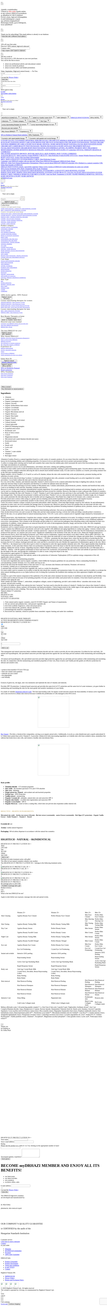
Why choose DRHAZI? (9, 131)
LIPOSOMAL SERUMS (33, 140)
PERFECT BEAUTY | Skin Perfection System (48, 155)
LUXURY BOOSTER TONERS (87, 140)
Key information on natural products (12, 389)
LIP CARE (21, 144)
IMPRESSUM (10, 1276)
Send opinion (6, 1159)
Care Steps (32, 121)
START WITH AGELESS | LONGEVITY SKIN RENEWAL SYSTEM (25, 170)
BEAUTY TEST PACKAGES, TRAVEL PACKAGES (38, 146)
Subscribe (5, 79)
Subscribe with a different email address (14, 36)
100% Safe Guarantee (12, 1254)
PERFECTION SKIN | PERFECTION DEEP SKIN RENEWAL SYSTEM (26, 172)
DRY (3, 153)
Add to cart (5, 648)
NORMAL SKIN (55, 153)
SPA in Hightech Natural (9, 135)
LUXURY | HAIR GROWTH (23, 176)
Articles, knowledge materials (28, 167)
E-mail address (6, 1186)
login (2, 183)
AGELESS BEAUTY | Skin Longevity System (17, 155)
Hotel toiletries (23, 135)
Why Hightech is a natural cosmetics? (87, 163)
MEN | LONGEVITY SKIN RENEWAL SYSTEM (67, 170)
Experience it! (24, 131)
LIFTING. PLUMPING (66, 148)
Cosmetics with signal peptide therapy (13, 138)
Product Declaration (11, 1263)
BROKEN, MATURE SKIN (29, 153)
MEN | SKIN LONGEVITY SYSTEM (14, 159)
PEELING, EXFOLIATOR (46, 150)
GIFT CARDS (13, 146)
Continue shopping (14, 1304)
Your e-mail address (7, 1142)
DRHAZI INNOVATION (9, 167)
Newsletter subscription (8, 93)
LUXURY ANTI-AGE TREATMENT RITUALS (73, 146)
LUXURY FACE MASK (33, 144)
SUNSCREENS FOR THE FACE (42, 142)
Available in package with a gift (11, 886)
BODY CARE (25, 142)
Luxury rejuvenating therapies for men (42, 124)
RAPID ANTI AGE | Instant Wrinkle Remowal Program (83, 155)
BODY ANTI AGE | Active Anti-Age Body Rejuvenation (20, 157)
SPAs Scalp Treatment (40, 169)
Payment (8, 1253)
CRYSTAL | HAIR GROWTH (52, 144)
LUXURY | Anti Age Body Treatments (51, 174)
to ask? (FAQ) (9, 1267)
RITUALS (25, 118)
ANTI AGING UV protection (66, 150)
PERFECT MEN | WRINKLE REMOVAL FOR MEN (19, 174)
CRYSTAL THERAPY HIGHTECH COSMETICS (13, 277)
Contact (3, 1243)
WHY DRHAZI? (62, 118)
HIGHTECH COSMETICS (10, 118)
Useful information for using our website (75, 167)
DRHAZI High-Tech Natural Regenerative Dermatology (20, 163)
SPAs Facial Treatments (9, 169)
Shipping (8, 1249)
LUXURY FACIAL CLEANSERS (13, 140)
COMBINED (71, 153)
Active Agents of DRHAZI (52, 167)
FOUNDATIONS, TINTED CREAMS (90, 142)
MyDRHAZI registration (13, 1251)
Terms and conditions (12, 1265)
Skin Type (44, 121)
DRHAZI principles (68, 163)
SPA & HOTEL (95, 118)
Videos (40, 167)
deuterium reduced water (23, 692)
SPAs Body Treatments (25, 169)
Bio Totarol (4, 734)
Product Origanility (11, 1262)
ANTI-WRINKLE (51, 148)
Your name (4, 1139)
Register (3, 99)
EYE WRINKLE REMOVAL (66, 140)
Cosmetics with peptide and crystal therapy (43, 138)
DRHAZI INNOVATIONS (80, 118)
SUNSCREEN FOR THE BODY (65, 142)
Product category (18, 121)
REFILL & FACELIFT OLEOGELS (10, 235)
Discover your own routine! (10, 128)
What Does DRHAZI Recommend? (48, 161)
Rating (30, 1145)
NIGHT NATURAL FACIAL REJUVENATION (80, 144)
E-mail (3, 92)
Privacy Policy (13, 77)
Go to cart (4, 1304)
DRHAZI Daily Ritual (67, 161)
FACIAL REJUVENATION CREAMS (14, 148)
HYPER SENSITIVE (21, 150)
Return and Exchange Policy (14, 1280)
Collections (5, 121)
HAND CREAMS (5, 252)
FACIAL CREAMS (49, 140)
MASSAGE (33, 150)
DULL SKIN (44, 153)
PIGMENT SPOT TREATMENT (86, 148)
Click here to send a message (10, 1241)
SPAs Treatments (34, 135)
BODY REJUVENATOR (36, 148)
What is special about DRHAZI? (50, 163)
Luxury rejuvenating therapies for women (14, 124)
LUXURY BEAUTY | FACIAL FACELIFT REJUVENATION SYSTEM (77, 172)
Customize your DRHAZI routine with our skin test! (18, 161)
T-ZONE (64, 153)
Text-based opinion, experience (11, 1157)
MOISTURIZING (7, 150)
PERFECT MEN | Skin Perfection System (41, 159)
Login (2, 97)
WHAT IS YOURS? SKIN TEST (43, 118)
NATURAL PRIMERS (9, 144)
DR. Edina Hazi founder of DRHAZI (10, 344)
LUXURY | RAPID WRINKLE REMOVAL (79, 174)
